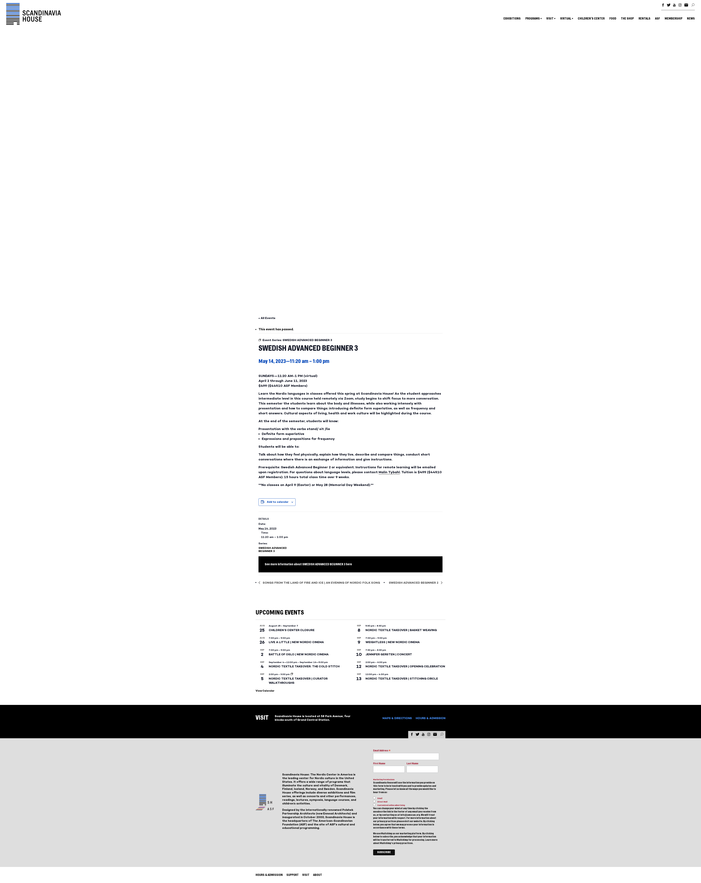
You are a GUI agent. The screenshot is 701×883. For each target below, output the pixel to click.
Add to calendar (277, 501)
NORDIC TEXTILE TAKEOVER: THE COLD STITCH (304, 666)
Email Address (381, 750)
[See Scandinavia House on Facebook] (663, 5)
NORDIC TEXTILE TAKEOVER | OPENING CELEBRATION (405, 666)
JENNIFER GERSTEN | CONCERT (388, 654)
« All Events (266, 318)
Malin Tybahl (389, 472)
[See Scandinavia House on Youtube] (674, 5)
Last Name (412, 763)
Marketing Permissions (383, 780)
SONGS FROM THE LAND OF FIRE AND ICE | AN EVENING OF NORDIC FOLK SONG (321, 582)
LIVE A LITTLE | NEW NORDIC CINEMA (296, 642)
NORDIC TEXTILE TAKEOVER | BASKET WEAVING (401, 630)
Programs (532, 18)
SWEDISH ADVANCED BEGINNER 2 (414, 582)
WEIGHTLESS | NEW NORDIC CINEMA (392, 642)
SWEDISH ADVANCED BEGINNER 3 (272, 549)
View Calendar (265, 690)
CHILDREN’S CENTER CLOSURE (292, 630)
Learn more (431, 840)
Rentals (644, 18)
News (691, 18)
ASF (657, 18)
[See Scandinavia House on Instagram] (680, 5)
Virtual (565, 18)
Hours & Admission (430, 718)
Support (292, 874)
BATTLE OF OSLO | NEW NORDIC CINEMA (299, 654)
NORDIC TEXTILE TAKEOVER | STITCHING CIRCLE (401, 678)
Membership (673, 18)
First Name (379, 763)
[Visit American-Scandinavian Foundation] (265, 808)
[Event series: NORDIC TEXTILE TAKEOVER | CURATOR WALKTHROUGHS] (291, 674)
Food (612, 18)
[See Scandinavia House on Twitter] (669, 5)
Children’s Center (591, 18)
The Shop (627, 18)
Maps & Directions (397, 718)
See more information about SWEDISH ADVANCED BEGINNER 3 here (308, 564)
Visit (549, 18)
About (317, 874)
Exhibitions (512, 18)
